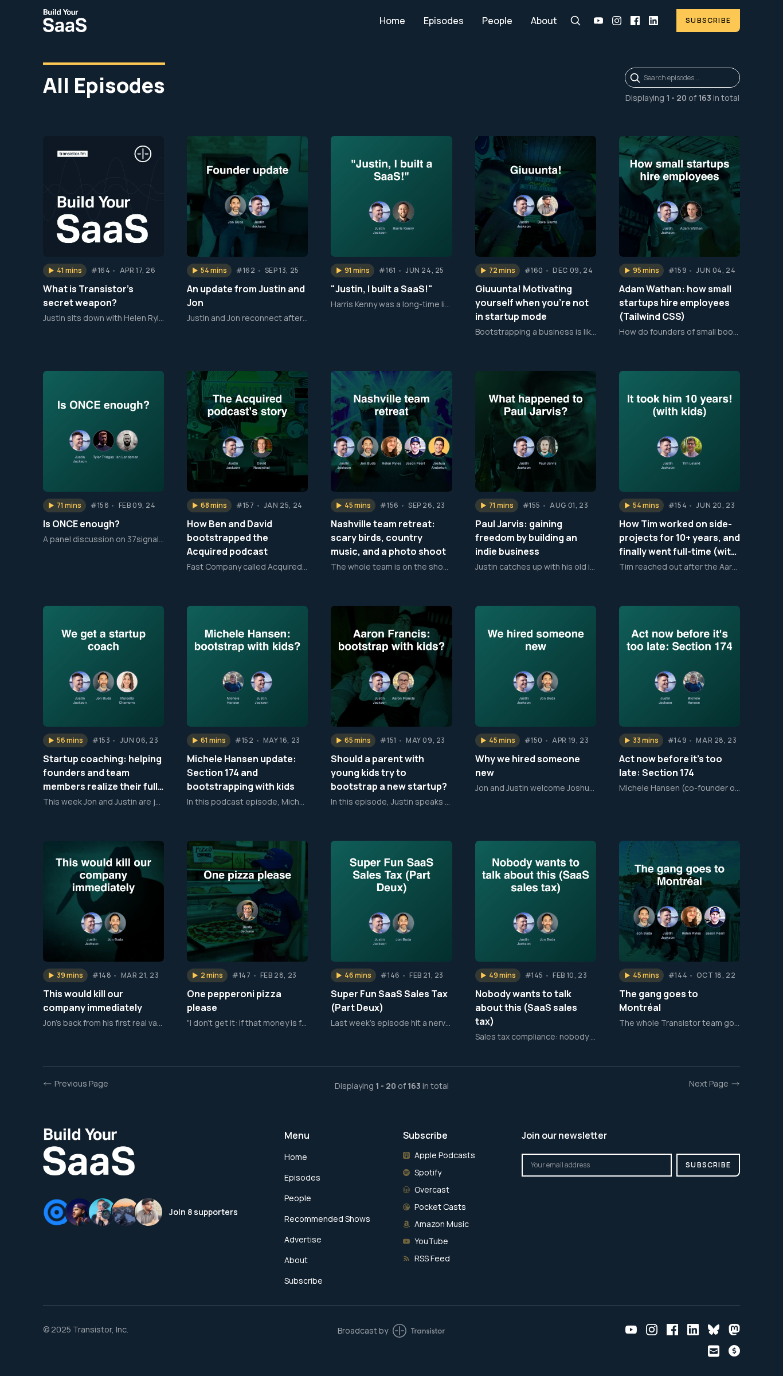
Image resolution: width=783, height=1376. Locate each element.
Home (392, 20)
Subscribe (708, 20)
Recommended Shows (327, 1218)
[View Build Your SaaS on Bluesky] (713, 1329)
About (544, 20)
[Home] (204, 20)
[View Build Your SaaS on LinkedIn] (653, 20)
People (497, 20)
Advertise (303, 1239)
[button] (65, 270)
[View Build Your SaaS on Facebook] (635, 20)
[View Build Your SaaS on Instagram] (616, 20)
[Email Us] (713, 1351)
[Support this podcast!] (734, 1351)
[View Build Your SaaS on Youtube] (598, 20)
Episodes (444, 20)
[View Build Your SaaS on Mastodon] (734, 1329)
